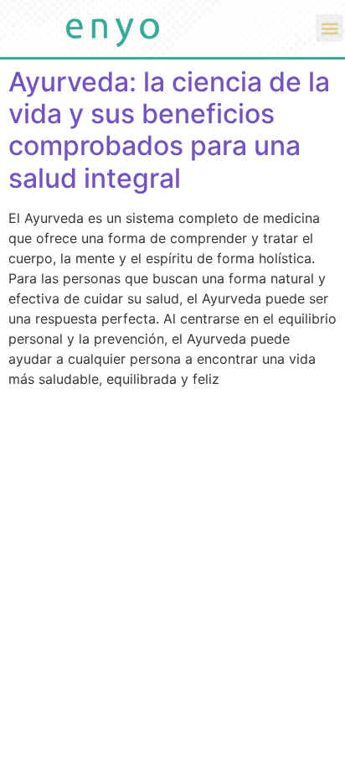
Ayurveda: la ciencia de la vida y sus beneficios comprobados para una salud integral (169, 129)
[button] (329, 28)
